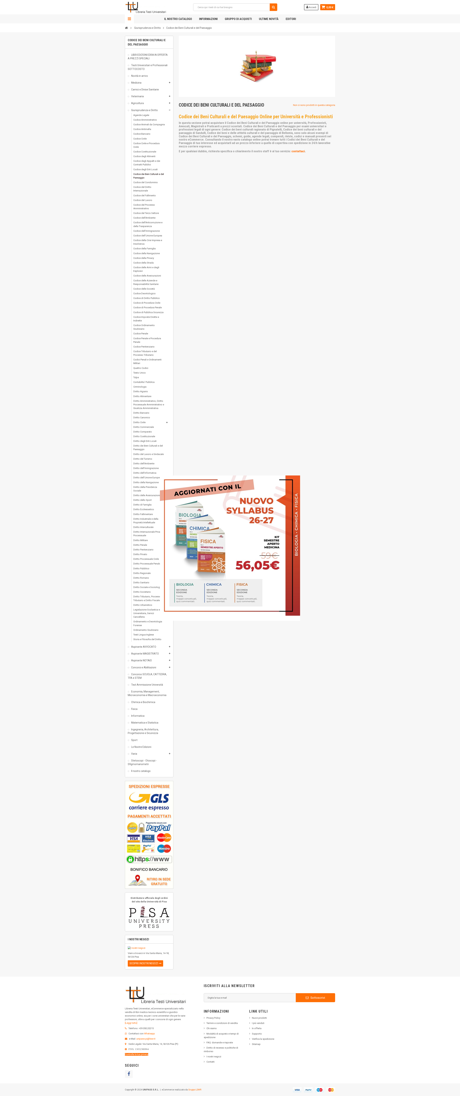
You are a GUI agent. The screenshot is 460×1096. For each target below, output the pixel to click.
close (298, 618)
